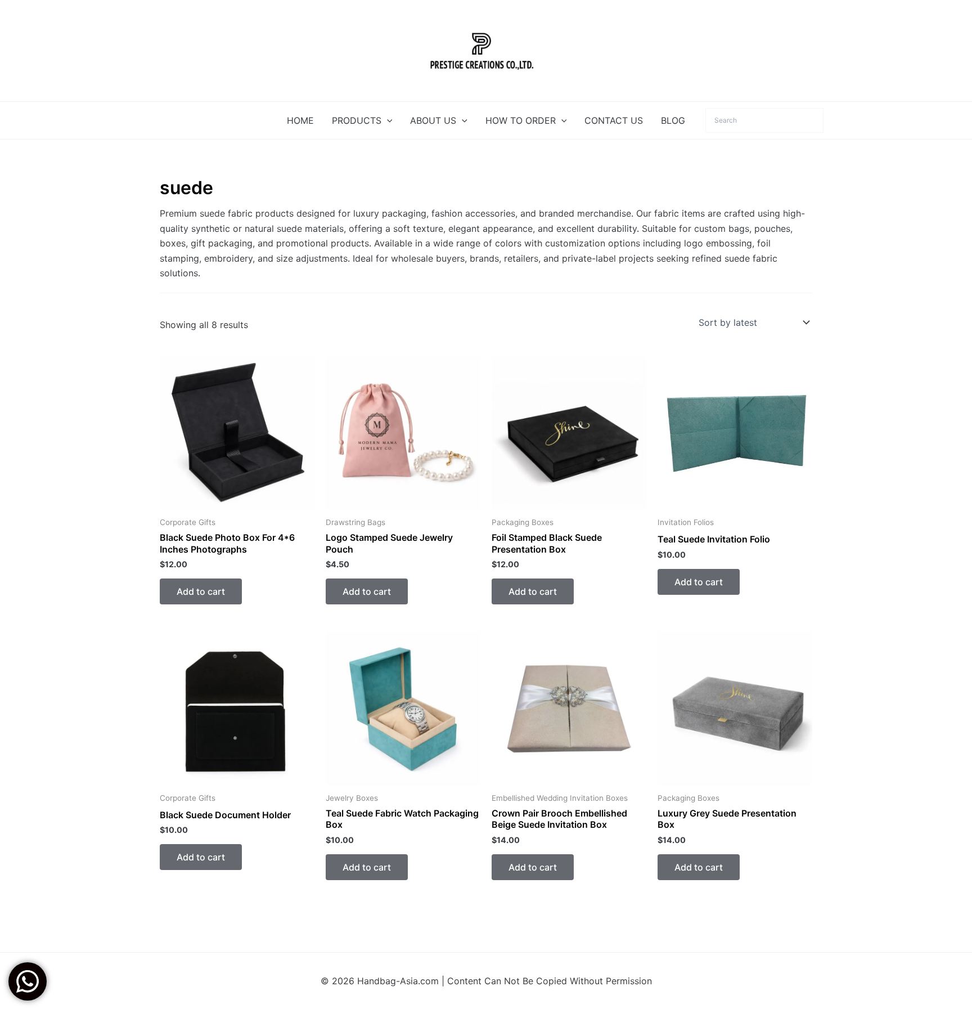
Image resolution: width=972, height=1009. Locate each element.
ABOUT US (433, 120)
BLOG (673, 120)
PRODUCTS (356, 120)
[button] (387, 120)
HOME (300, 120)
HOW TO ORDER (520, 120)
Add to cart (201, 591)
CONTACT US (613, 120)
